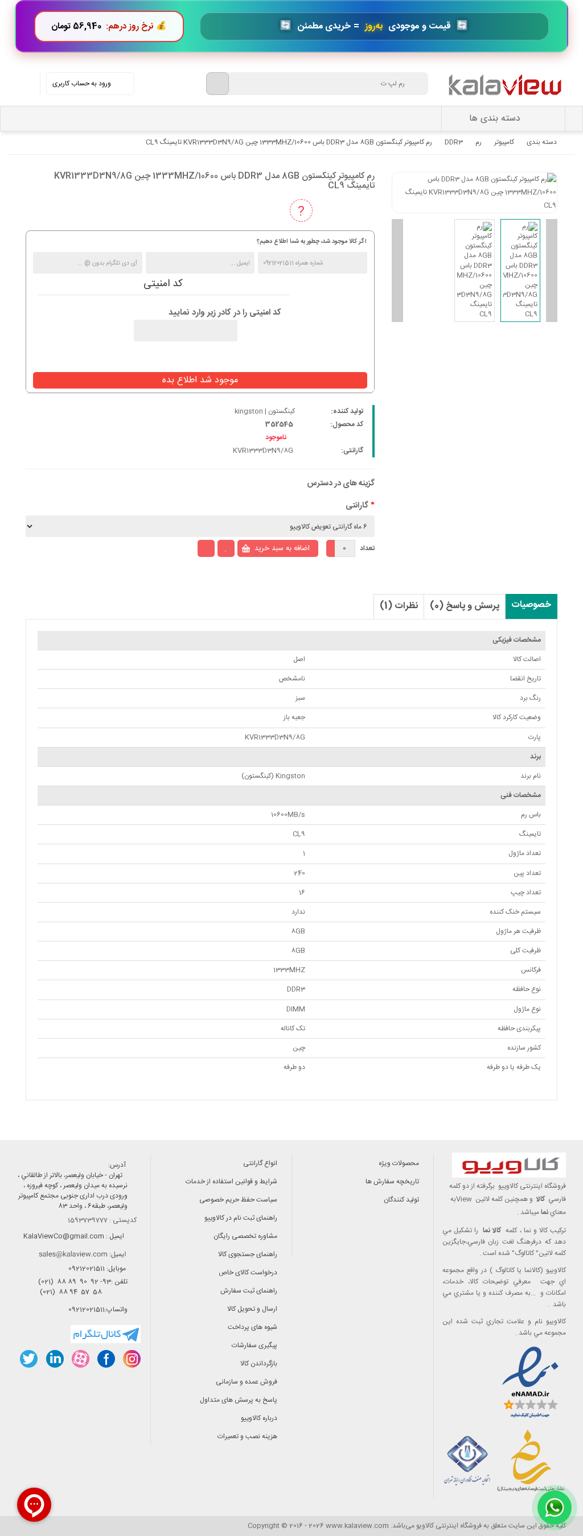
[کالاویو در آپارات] (80, 1359)
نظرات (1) (399, 606)
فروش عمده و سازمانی (246, 1382)
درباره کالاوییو (259, 1418)
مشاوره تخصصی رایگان (245, 1236)
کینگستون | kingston (265, 411)
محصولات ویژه (399, 1163)
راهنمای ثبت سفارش (248, 1290)
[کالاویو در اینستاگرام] (131, 1359)
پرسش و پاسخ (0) (464, 606)
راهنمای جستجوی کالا (247, 1254)
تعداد (367, 548)
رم (478, 142)
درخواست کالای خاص (248, 1272)
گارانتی (357, 506)
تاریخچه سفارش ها (392, 1181)
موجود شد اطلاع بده (200, 380)
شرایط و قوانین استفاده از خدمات (231, 1181)
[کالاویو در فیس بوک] (105, 1359)
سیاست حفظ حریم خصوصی (238, 1199)
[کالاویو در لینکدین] (54, 1359)
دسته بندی (542, 142)
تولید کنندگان (401, 1199)
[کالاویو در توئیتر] (28, 1359)
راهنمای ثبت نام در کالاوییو (240, 1218)
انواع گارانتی (260, 1163)
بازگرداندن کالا (258, 1363)
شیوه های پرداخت (252, 1327)
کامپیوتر (504, 142)
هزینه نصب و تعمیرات (247, 1436)
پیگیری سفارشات (254, 1345)
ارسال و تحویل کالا (252, 1309)
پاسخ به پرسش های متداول (238, 1400)
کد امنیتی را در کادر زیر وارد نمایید (225, 313)
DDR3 (454, 142)
